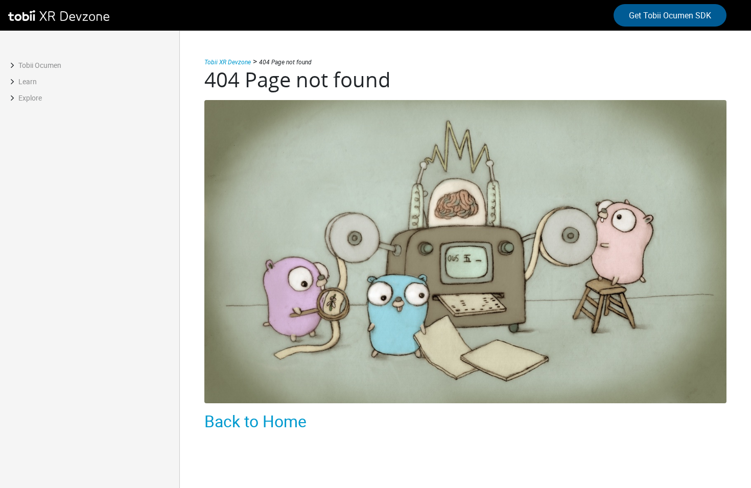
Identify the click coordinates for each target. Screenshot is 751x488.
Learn (27, 81)
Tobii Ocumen (39, 65)
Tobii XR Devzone (227, 62)
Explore (30, 98)
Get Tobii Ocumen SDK (670, 15)
